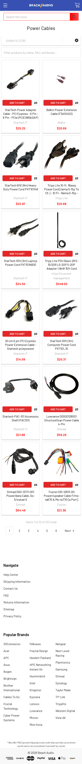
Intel (32, 683)
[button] (76, 40)
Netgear (60, 644)
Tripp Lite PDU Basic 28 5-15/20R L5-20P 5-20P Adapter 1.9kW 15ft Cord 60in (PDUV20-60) (61, 266)
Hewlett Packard (40, 658)
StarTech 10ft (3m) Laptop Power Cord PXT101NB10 (20, 262)
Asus (6, 664)
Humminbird (37, 676)
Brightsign (10, 678)
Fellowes (35, 644)
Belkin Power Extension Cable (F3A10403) (61, 111)
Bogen (7, 671)
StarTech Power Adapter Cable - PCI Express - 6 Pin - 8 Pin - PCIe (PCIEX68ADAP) (20, 113)
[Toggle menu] (5, 5)
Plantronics (62, 662)
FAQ (6, 595)
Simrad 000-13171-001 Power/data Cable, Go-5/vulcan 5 (20, 495)
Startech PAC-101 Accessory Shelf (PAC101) (20, 418)
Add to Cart (17, 102)
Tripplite (60, 704)
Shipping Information (16, 581)
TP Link (60, 697)
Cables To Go (11, 697)
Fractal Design (39, 651)
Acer (6, 651)
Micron (34, 717)
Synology (61, 683)
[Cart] (77, 5)
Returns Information (16, 602)
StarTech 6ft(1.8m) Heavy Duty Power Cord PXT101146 (20, 187)
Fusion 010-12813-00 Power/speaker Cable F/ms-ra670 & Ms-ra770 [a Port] (62, 495)
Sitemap (8, 609)
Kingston (35, 690)
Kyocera (35, 697)
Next (68, 530)
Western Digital (65, 711)
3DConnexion (11, 644)
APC (6, 658)
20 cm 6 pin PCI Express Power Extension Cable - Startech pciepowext (20, 344)
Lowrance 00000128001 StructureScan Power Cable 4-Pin (61, 420)
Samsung (61, 669)
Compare (36, 103)
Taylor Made (63, 690)
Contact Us (10, 588)
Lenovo (34, 704)
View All (60, 717)
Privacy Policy (12, 616)
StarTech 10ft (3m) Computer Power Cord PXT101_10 (61, 344)
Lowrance (36, 711)
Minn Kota (36, 724)
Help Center (10, 574)
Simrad (59, 676)
